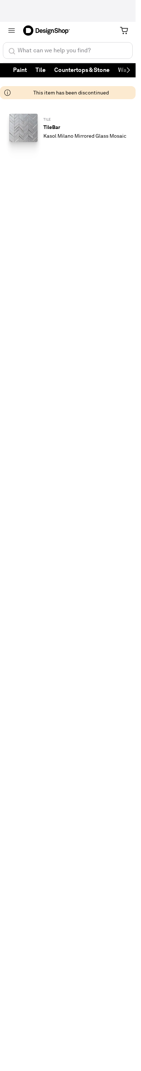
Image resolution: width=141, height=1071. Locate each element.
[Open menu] (11, 30)
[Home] (48, 30)
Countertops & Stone (82, 69)
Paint (20, 69)
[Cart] (124, 30)
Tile (40, 69)
